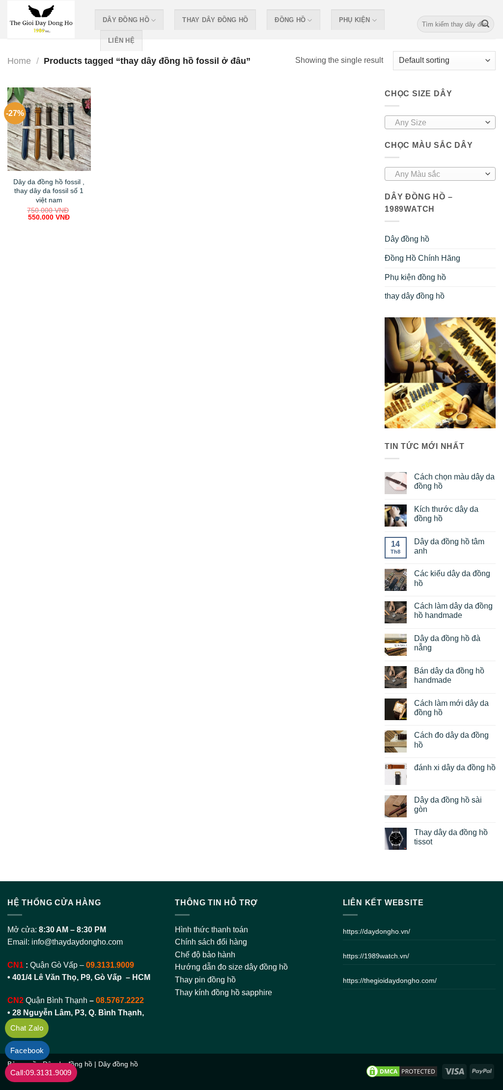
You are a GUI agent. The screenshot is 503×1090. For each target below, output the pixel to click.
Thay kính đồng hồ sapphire (223, 992)
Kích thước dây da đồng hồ (446, 514)
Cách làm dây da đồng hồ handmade (453, 610)
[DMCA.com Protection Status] (402, 1071)
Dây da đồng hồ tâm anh (449, 546)
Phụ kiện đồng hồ (415, 277)
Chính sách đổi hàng (211, 942)
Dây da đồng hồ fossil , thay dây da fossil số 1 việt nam (48, 191)
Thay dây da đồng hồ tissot (451, 837)
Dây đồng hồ (126, 20)
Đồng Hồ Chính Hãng (422, 258)
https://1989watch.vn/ (376, 956)
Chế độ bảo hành (205, 954)
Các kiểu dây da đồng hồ (452, 578)
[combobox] (440, 122)
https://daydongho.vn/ (376, 931)
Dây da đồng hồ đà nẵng (447, 643)
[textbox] (438, 123)
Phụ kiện (354, 20)
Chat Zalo (26, 1028)
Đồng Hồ (290, 20)
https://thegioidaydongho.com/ (390, 980)
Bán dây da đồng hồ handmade (449, 675)
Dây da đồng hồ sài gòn (448, 804)
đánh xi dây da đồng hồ (455, 767)
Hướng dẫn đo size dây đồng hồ (231, 967)
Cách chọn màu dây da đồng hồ (454, 481)
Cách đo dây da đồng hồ (451, 740)
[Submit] (485, 24)
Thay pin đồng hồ (205, 980)
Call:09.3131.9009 (41, 1072)
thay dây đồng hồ (215, 20)
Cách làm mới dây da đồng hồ (451, 708)
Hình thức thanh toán (211, 929)
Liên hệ (121, 40)
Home (19, 61)
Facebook (27, 1050)
